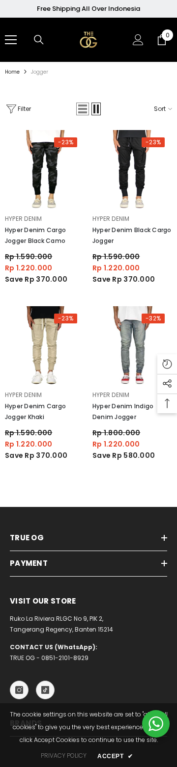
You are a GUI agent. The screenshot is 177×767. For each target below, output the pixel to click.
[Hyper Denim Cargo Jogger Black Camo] (45, 170)
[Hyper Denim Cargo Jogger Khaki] (45, 346)
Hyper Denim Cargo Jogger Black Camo (35, 235)
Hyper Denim (23, 218)
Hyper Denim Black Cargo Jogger (132, 235)
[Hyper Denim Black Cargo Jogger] (132, 170)
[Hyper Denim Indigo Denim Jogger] (132, 346)
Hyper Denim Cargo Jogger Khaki (35, 411)
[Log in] (138, 39)
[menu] (11, 40)
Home (12, 72)
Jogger (39, 72)
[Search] (39, 40)
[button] (82, 109)
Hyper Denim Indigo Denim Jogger (122, 411)
